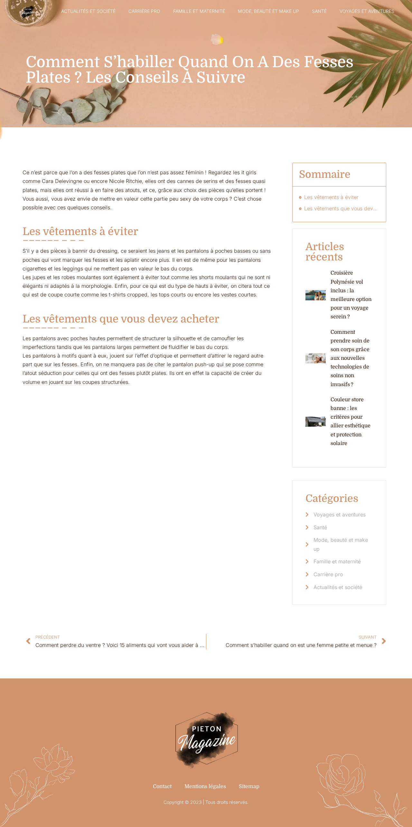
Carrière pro (144, 11)
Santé (319, 11)
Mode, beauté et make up (268, 11)
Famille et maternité (199, 11)
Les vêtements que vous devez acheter (341, 208)
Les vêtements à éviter (331, 197)
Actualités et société (88, 11)
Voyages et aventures (367, 11)
